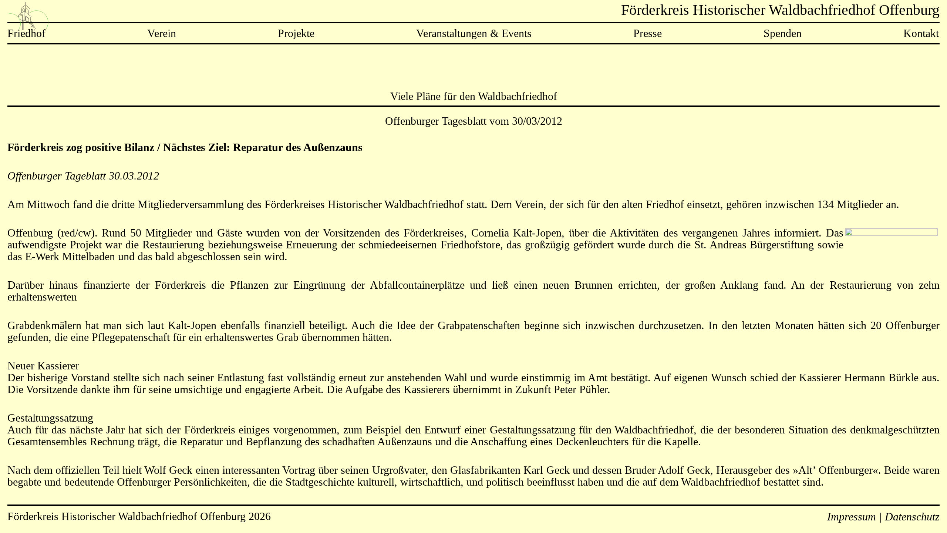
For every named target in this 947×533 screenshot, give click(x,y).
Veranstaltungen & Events (474, 33)
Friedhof (26, 33)
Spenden (783, 33)
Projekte (296, 33)
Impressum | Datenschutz (883, 516)
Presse (647, 33)
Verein (161, 33)
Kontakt (921, 33)
